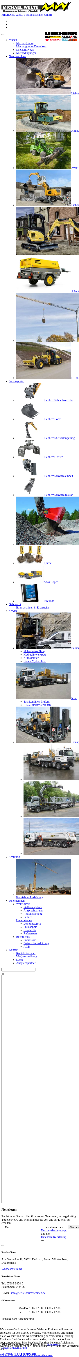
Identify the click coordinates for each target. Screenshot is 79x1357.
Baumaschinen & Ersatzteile (32, 607)
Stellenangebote (33, 907)
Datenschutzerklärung (36, 943)
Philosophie (30, 926)
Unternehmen (17, 900)
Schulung (14, 856)
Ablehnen (47, 1355)
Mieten (13, 39)
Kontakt (13, 949)
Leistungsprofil (32, 923)
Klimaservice (31, 657)
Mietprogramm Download (31, 46)
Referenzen (30, 933)
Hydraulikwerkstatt (35, 654)
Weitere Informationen (13, 1355)
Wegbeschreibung (26, 956)
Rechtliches (23, 936)
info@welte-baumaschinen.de (28, 1292)
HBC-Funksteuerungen (37, 704)
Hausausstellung (33, 913)
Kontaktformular (25, 953)
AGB (27, 946)
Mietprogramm (24, 43)
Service (13, 610)
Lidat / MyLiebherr (35, 661)
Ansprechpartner (33, 910)
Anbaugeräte (16, 381)
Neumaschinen (17, 56)
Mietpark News (25, 49)
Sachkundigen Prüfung (37, 701)
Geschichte (30, 930)
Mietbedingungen (26, 53)
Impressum (30, 940)
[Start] (2, 974)
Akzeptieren (33, 1355)
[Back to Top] (2, 1245)
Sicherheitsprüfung (34, 651)
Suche (19, 959)
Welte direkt (23, 903)
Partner (28, 917)
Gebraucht (15, 604)
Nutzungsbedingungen (54, 1230)
